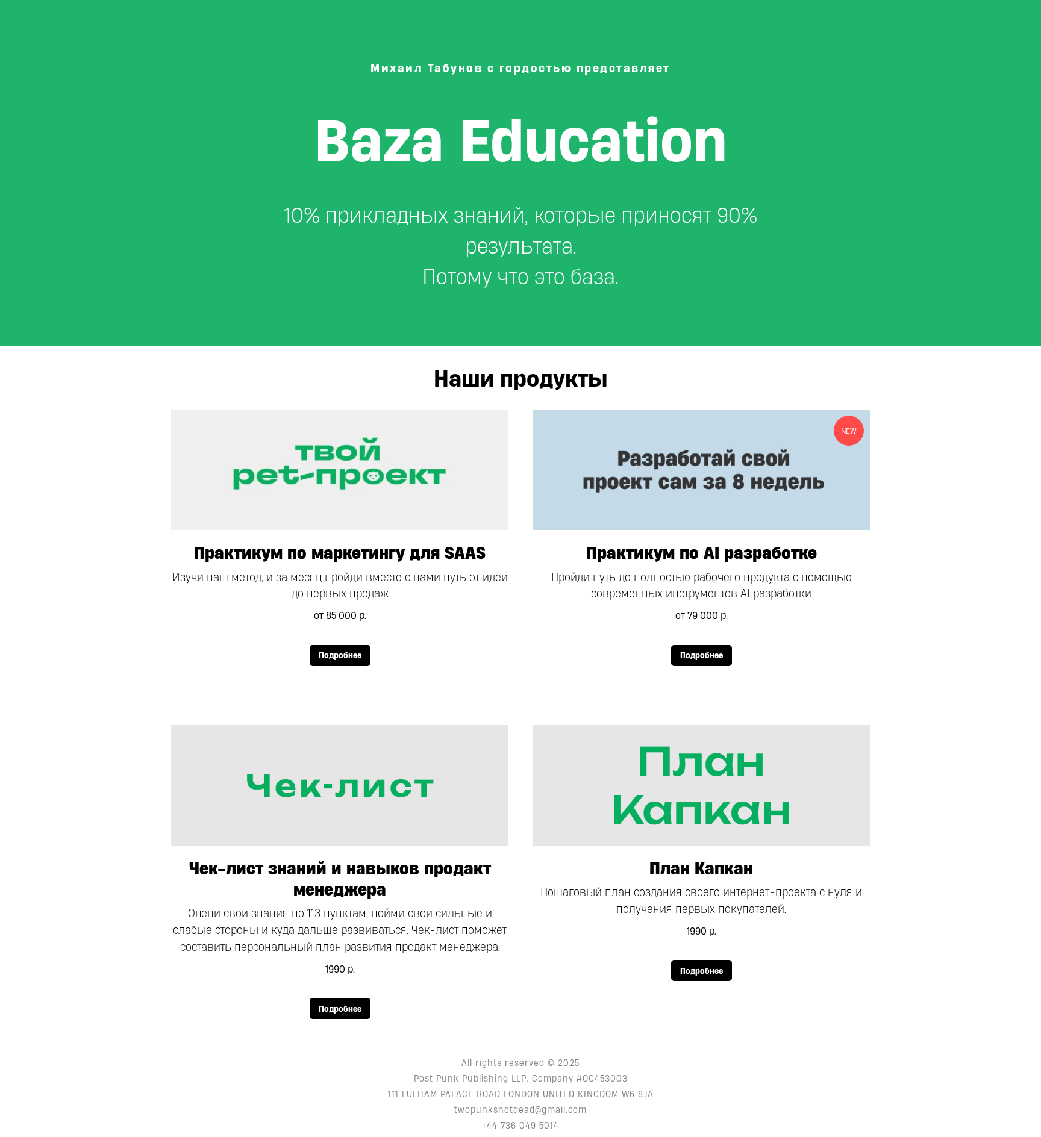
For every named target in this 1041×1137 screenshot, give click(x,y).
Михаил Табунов (426, 68)
